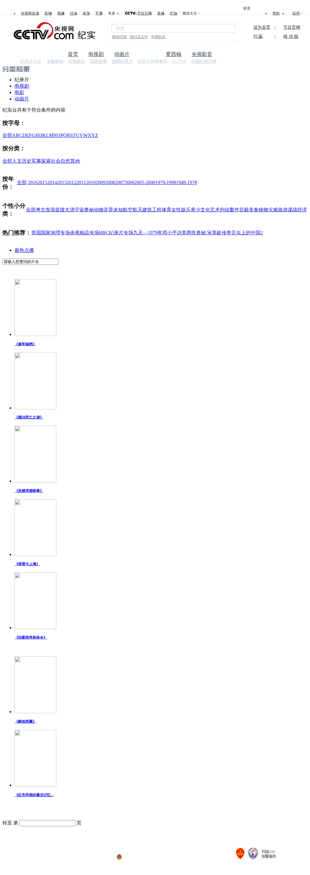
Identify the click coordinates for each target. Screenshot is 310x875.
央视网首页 (30, 13)
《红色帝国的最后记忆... (34, 795)
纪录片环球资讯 (152, 61)
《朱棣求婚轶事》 (29, 491)
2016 (33, 182)
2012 (71, 182)
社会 (56, 161)
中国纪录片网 (203, 61)
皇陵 (60, 209)
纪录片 (148, 54)
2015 (42, 182)
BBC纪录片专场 (116, 232)
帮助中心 (242, 837)
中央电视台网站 (76, 837)
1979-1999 (165, 182)
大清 (69, 209)
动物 (99, 209)
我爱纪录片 (122, 61)
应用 (296, 13)
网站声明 (164, 837)
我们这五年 (139, 37)
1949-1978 (186, 182)
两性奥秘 (196, 232)
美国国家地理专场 (50, 232)
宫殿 (244, 209)
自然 (65, 161)
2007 (120, 182)
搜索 (227, 28)
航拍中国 (119, 37)
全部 (7, 135)
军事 (99, 13)
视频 (60, 13)
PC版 (258, 36)
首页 (73, 54)
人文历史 (21, 161)
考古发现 (45, 209)
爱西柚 (173, 54)
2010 (91, 182)
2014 (52, 182)
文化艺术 (210, 209)
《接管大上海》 (27, 564)
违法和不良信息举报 (69, 859)
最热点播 (24, 250)
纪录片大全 (30, 61)
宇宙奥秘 (84, 209)
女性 (176, 209)
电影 (19, 92)
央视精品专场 (84, 232)
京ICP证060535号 (101, 859)
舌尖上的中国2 (247, 232)
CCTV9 (179, 61)
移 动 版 (290, 36)
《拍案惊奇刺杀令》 (31, 637)
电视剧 (96, 54)
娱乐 (186, 209)
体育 (86, 13)
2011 (81, 182)
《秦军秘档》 (25, 344)
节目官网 (144, 13)
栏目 (173, 13)
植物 (263, 209)
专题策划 (54, 61)
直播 (160, 13)
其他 (75, 161)
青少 (195, 209)
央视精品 (76, 61)
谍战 (292, 209)
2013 (62, 182)
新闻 (48, 13)
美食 (254, 209)
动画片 (122, 54)
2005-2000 (144, 182)
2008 (110, 182)
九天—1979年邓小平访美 (159, 232)
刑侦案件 (229, 209)
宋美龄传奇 (219, 232)
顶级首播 (98, 61)
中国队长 (158, 37)
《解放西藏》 (25, 721)
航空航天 (132, 209)
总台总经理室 (214, 837)
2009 (100, 182)
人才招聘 (141, 837)
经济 (73, 13)
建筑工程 (152, 209)
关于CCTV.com (112, 837)
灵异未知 (113, 209)
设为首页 (261, 27)
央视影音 (202, 54)
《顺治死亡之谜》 (29, 417)
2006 (129, 182)
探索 (46, 161)
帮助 (276, 13)
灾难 (273, 209)
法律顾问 (186, 837)
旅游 (283, 209)
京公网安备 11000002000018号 (146, 859)
